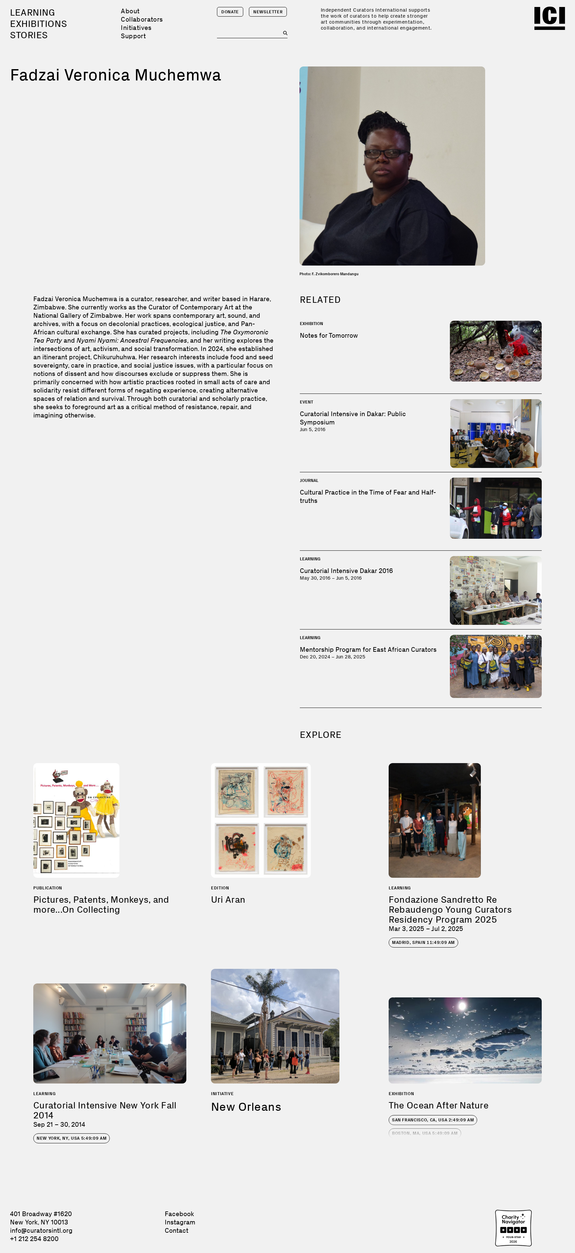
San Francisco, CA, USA (433, 1119)
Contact (176, 1230)
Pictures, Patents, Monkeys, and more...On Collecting (101, 904)
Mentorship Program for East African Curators (368, 649)
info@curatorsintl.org (41, 1230)
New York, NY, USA (71, 1138)
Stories (29, 35)
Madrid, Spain (423, 942)
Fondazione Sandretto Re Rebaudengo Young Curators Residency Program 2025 (450, 909)
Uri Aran (228, 899)
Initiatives (136, 28)
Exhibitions (38, 23)
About (130, 11)
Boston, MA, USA (425, 1133)
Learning (32, 12)
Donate (230, 11)
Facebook (179, 1214)
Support (133, 36)
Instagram (180, 1222)
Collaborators (142, 19)
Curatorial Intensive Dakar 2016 (346, 571)
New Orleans (246, 1106)
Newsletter (268, 11)
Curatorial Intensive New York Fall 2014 (105, 1110)
